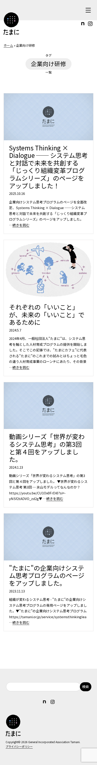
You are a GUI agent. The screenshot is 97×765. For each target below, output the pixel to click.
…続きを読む (19, 225)
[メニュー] (87, 10)
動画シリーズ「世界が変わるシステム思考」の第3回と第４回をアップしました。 (47, 448)
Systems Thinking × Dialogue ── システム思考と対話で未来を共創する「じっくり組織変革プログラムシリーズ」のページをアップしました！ (48, 166)
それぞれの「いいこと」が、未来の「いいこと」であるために (47, 314)
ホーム (8, 45)
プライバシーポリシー (19, 746)
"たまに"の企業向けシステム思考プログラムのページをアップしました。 (46, 575)
